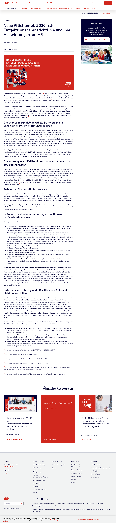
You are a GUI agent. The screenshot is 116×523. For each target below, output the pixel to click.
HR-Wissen (36, 483)
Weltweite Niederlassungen (99, 468)
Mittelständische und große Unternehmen (59, 8)
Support (99, 3)
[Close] (113, 519)
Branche (54, 468)
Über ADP (49, 3)
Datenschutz (61, 503)
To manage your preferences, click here (88, 519)
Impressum (99, 503)
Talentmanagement (39, 480)
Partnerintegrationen (39, 489)
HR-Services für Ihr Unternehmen (96, 40)
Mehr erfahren (49, 439)
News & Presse (95, 474)
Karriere (93, 471)
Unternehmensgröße (58, 465)
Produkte (35, 492)
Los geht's (106, 13)
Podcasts (86, 8)
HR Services (36, 486)
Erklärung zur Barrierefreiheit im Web (45, 506)
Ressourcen (40, 3)
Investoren (94, 477)
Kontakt (6, 462)
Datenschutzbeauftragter (76, 503)
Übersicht (24, 8)
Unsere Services (16, 3)
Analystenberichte (77, 473)
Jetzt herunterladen (13, 439)
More (94, 8)
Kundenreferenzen (77, 470)
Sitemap (35, 503)
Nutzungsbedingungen (47, 503)
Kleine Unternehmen (37, 8)
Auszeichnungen (76, 476)
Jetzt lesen (85, 439)
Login (108, 3)
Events (78, 8)
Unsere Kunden (29, 3)
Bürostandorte (95, 465)
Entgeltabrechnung (39, 465)
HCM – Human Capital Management (37, 470)
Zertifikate (90, 503)
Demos (73, 482)
